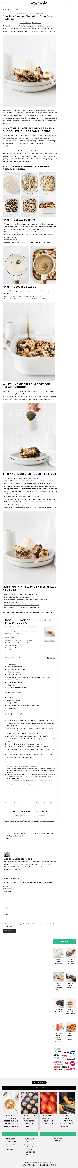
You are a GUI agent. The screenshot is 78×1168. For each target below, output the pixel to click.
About (58, 1141)
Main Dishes (29, 1152)
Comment (7, 892)
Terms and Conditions (46, 1165)
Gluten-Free (10, 1141)
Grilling (10, 1149)
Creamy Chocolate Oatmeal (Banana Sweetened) (21, 605)
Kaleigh (12, 637)
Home (4, 9)
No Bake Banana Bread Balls (14, 602)
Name (5, 908)
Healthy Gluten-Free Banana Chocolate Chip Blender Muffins (26, 600)
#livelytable (42, 815)
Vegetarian (10, 1144)
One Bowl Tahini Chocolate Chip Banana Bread (20, 594)
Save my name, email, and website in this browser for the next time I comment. (29, 925)
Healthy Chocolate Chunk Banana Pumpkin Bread (21, 607)
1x (48, 657)
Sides (29, 1149)
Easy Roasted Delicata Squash (44, 833)
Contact (58, 1138)
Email (5, 915)
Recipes (10, 9)
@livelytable (19, 815)
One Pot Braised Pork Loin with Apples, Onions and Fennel (15, 835)
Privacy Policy (28, 1165)
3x (54, 657)
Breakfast (10, 1139)
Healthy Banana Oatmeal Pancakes (16, 597)
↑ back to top (39, 1082)
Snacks (29, 1154)
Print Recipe (36, 23)
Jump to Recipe (25, 23)
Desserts (16, 9)
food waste (23, 161)
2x (51, 657)
